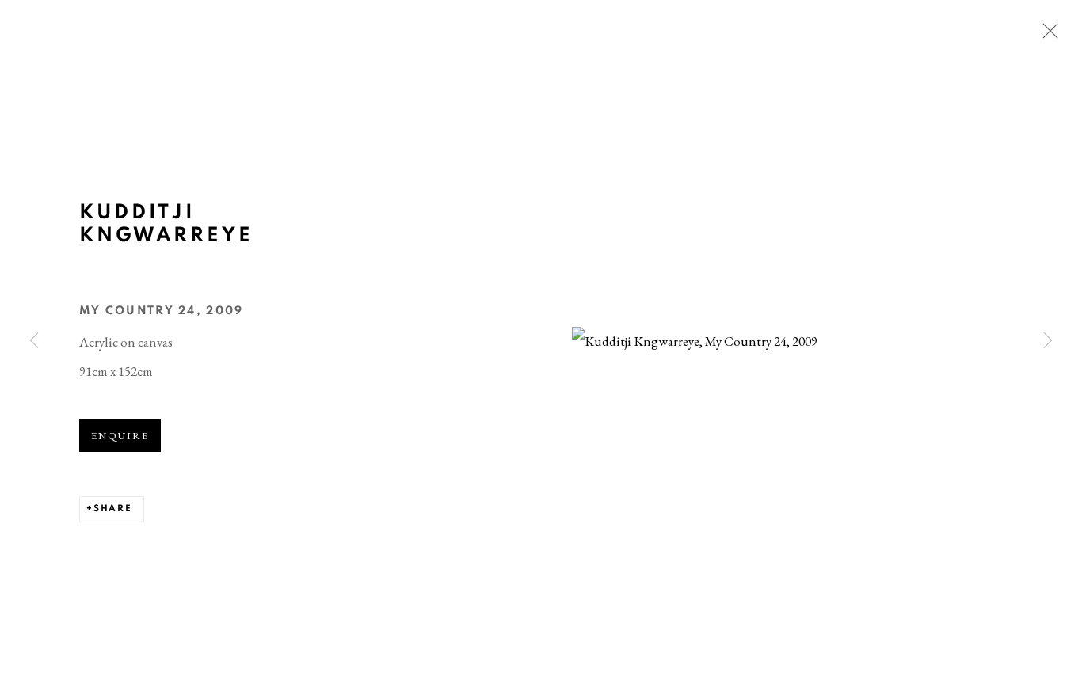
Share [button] (112, 508)
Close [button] (1046, 35)
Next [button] (1048, 341)
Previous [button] (34, 341)
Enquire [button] (120, 435)
